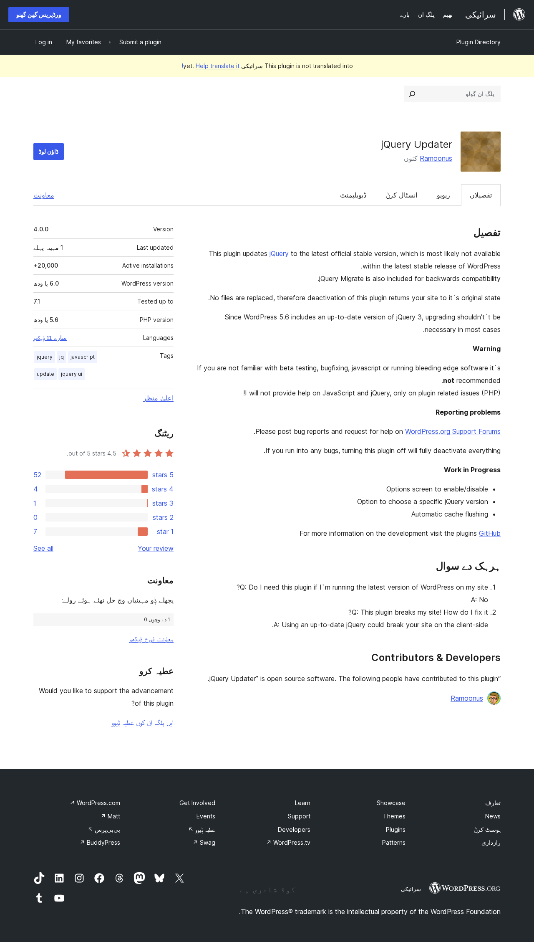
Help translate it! (210, 65)
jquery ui (71, 374)
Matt (110, 816)
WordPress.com (95, 802)
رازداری (491, 842)
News (493, 816)
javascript (83, 357)
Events (205, 816)
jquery (45, 357)
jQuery (279, 253)
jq (61, 357)
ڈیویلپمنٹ (353, 195)
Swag (204, 842)
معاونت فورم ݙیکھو (151, 639)
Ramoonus (436, 158)
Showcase (391, 802)
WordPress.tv (288, 842)
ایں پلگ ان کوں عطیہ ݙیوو (142, 722)
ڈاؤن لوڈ (48, 151)
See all (43, 548)
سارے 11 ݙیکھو (50, 337)
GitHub (490, 533)
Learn (302, 802)
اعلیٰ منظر (158, 398)
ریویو (443, 195)
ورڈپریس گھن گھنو (38, 14)
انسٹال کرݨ (401, 195)
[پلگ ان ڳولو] (412, 94)
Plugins (396, 829)
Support (299, 816)
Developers (294, 829)
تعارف (493, 802)
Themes (394, 816)
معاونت (43, 195)
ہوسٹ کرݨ (487, 829)
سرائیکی (411, 889)
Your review (156, 548)
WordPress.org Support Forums (453, 431)
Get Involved (197, 802)
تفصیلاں (481, 195)
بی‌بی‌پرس (104, 829)
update (45, 374)
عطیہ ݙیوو (201, 829)
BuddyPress (100, 842)
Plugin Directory (478, 42)
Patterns (394, 842)
